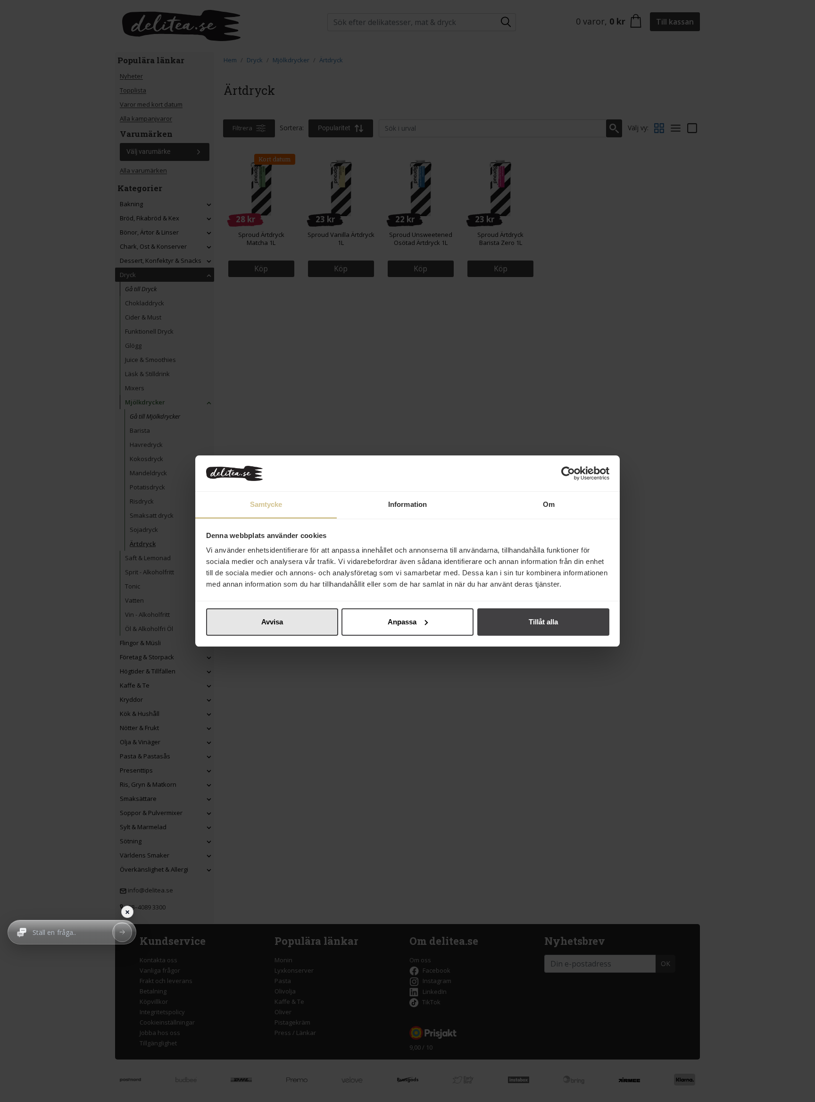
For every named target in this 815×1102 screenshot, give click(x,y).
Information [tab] (407, 504)
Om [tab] (549, 504)
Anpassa (402, 622)
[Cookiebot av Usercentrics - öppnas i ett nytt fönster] (568, 473)
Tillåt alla (543, 622)
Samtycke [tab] (266, 504)
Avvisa (272, 622)
